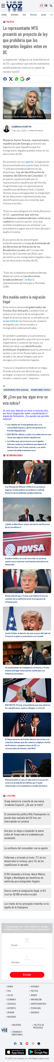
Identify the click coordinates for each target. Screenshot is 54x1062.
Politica (33, 15)
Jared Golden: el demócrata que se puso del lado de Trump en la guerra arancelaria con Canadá (27, 634)
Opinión (10, 1013)
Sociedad (11, 1004)
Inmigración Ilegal (16, 389)
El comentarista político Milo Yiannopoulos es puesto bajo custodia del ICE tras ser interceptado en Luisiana (27, 818)
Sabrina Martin (21, 126)
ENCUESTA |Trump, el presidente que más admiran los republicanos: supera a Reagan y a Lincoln (27, 706)
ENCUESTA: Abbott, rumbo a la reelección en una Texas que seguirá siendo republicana (29, 436)
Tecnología (36, 1008)
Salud (43, 15)
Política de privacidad (38, 1026)
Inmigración (36, 1000)
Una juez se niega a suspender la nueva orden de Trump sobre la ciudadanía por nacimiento (24, 835)
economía (11, 1000)
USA (24, 15)
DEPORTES (11, 1008)
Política (10, 22)
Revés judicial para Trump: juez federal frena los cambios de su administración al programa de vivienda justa (26, 599)
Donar (4, 15)
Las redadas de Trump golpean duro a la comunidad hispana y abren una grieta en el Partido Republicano (26, 427)
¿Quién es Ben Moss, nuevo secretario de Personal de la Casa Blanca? (27, 525)
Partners (35, 1013)
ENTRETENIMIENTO (38, 1004)
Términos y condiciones (17, 1033)
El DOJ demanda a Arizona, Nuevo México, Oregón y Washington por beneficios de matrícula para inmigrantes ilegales (25, 878)
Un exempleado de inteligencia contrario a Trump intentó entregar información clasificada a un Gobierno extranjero (27, 670)
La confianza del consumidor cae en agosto (26, 848)
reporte (29, 161)
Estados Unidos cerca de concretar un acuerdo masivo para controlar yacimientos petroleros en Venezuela (26, 561)
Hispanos (14, 15)
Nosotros (11, 1017)
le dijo (28, 279)
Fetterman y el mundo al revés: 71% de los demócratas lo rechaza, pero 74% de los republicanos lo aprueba (25, 861)
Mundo (34, 995)
